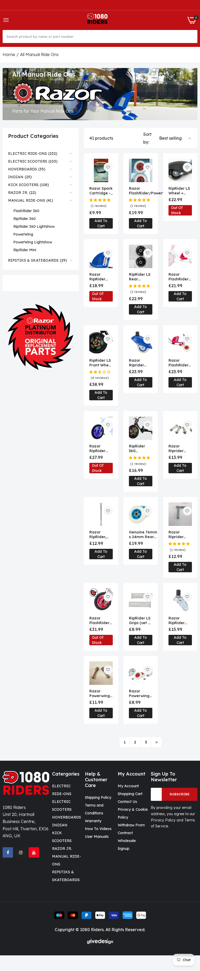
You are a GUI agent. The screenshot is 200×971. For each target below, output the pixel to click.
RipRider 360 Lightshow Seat (138, 448)
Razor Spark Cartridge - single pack (101, 190)
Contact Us (127, 801)
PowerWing (23, 234)
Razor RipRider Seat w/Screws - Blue (99, 276)
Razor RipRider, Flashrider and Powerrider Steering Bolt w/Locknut (99, 534)
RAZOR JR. (62, 848)
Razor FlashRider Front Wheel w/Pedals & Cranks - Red (100, 620)
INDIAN (59, 825)
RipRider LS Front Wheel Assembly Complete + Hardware (100, 362)
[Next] (156, 742)
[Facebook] (8, 852)
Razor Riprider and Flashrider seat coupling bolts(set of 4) (179, 448)
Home (9, 54)
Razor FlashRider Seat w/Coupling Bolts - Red (179, 276)
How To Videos (98, 828)
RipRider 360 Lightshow (34, 226)
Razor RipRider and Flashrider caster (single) (178, 620)
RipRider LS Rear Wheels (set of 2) (140, 276)
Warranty (93, 821)
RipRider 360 (24, 218)
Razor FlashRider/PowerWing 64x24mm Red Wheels (150, 190)
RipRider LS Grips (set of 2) (140, 620)
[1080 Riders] (98, 20)
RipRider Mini (24, 250)
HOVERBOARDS (66, 817)
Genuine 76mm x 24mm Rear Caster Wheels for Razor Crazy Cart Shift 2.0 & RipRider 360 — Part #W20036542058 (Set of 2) (144, 534)
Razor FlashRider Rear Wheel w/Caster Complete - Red (179, 362)
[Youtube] (34, 852)
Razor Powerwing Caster (139, 693)
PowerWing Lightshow (32, 242)
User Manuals (97, 836)
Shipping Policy (98, 797)
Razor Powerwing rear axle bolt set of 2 (100, 693)
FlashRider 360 (26, 210)
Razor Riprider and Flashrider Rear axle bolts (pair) (178, 534)
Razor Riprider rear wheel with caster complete (139, 362)
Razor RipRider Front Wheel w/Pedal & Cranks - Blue (100, 448)
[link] (41, 337)
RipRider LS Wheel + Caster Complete (179, 190)
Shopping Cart (130, 793)
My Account (128, 786)
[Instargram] (21, 852)
